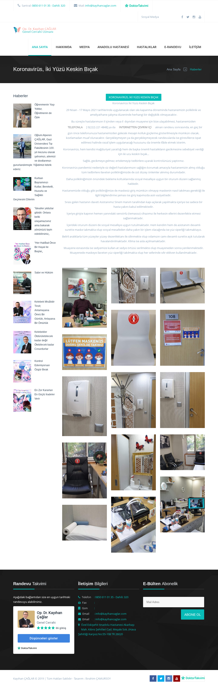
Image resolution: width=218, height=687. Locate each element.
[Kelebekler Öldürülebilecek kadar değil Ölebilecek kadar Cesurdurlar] (22, 352)
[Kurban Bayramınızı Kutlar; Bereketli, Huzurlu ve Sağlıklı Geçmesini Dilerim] (22, 190)
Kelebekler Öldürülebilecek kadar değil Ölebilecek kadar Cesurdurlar (44, 340)
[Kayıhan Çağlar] (35, 30)
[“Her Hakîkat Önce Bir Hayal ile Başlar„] (22, 263)
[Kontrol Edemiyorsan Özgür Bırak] (22, 381)
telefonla (75, 127)
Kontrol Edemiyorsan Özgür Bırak (42, 365)
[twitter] (188, 17)
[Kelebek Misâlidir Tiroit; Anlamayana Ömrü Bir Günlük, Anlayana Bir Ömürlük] (22, 322)
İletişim (195, 47)
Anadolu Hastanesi (113, 47)
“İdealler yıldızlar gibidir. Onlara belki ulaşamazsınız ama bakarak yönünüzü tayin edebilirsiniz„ (44, 221)
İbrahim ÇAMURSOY (98, 678)
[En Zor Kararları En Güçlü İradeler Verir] (22, 411)
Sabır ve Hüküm (43, 272)
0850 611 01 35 (41, 5)
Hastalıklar (146, 47)
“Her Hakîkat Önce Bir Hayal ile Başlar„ (45, 247)
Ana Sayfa (40, 47)
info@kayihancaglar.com (100, 5)
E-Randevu (172, 47)
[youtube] (200, 17)
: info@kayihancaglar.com (110, 614)
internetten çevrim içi (135, 127)
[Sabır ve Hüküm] (22, 293)
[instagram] (194, 17)
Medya (84, 47)
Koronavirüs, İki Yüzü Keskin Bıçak (133, 97)
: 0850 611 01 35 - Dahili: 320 (111, 597)
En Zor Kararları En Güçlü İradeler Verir (44, 394)
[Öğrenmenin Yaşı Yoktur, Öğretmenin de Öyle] (22, 126)
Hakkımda (64, 47)
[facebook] (182, 17)
